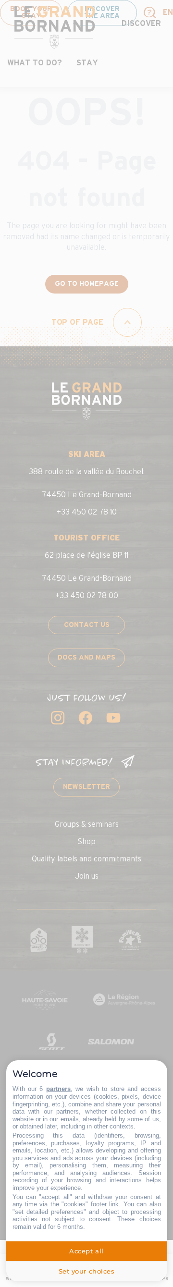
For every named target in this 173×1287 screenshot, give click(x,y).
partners (58, 1088)
